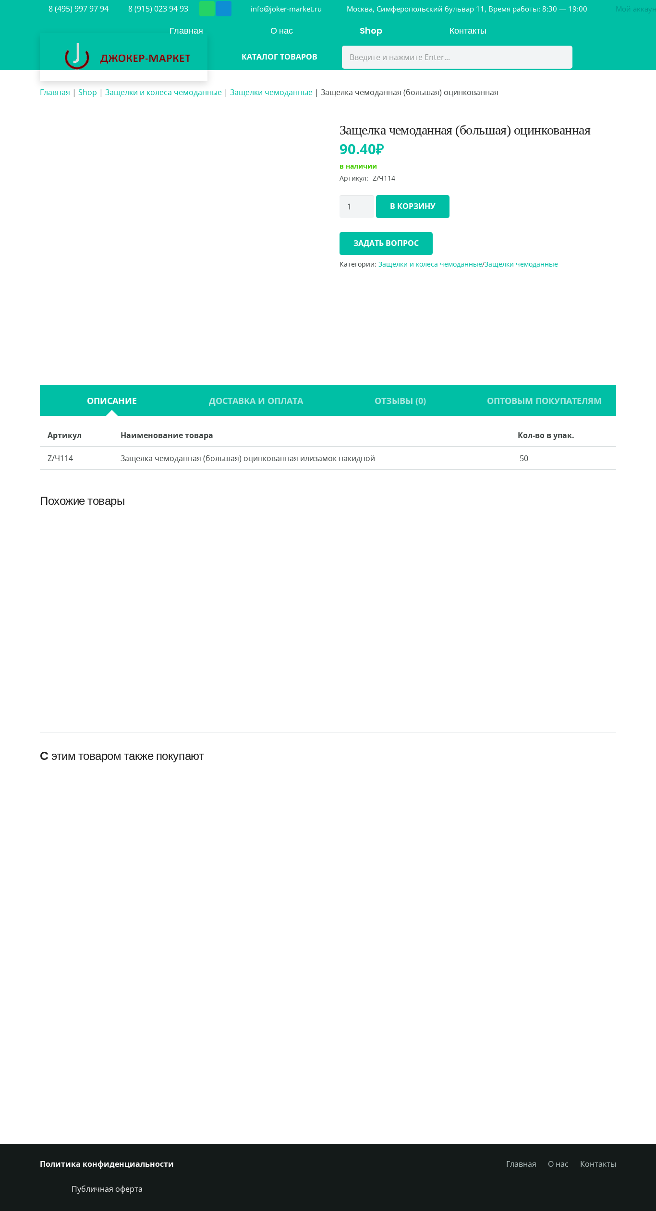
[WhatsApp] (207, 8)
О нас (558, 1164)
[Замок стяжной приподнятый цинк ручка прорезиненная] (254, 527)
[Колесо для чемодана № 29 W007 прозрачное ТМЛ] (91, 782)
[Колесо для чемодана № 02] (91, 971)
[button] (107, 704)
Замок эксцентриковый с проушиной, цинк (108, 662)
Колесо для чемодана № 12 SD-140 (210, 1073)
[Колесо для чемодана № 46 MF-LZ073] (564, 971)
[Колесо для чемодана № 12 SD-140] (209, 971)
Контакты (598, 1164)
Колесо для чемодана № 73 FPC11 (564, 894)
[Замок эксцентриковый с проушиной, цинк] (108, 527)
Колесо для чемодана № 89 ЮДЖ (401, 667)
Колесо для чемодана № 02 (91, 1073)
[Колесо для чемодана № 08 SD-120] (446, 971)
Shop (87, 92)
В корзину (413, 206)
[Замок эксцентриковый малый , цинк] (548, 527)
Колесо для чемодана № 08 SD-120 (446, 1073)
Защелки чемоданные (271, 92)
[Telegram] (223, 8)
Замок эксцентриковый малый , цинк (548, 662)
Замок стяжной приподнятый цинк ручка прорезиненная (254, 662)
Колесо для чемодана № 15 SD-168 (328, 894)
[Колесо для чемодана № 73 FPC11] (564, 793)
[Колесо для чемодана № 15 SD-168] (328, 793)
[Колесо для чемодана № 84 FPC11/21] (328, 971)
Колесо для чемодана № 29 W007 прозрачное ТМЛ (91, 889)
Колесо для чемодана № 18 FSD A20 (210, 894)
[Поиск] (559, 57)
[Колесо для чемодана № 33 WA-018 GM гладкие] (446, 793)
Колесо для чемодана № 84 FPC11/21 (328, 1073)
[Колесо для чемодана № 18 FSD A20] (209, 793)
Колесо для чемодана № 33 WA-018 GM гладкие (446, 894)
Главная (55, 92)
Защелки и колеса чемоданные (163, 92)
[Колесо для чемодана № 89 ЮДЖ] (401, 538)
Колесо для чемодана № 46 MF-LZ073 (564, 1073)
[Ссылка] (123, 57)
